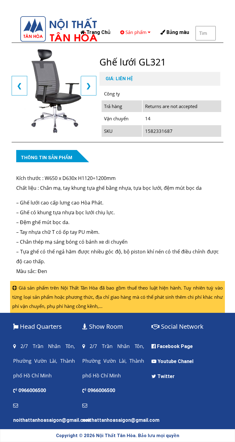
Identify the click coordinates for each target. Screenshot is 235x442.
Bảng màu (177, 32)
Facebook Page (175, 346)
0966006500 (32, 390)
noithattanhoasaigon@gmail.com (51, 420)
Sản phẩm (136, 32)
